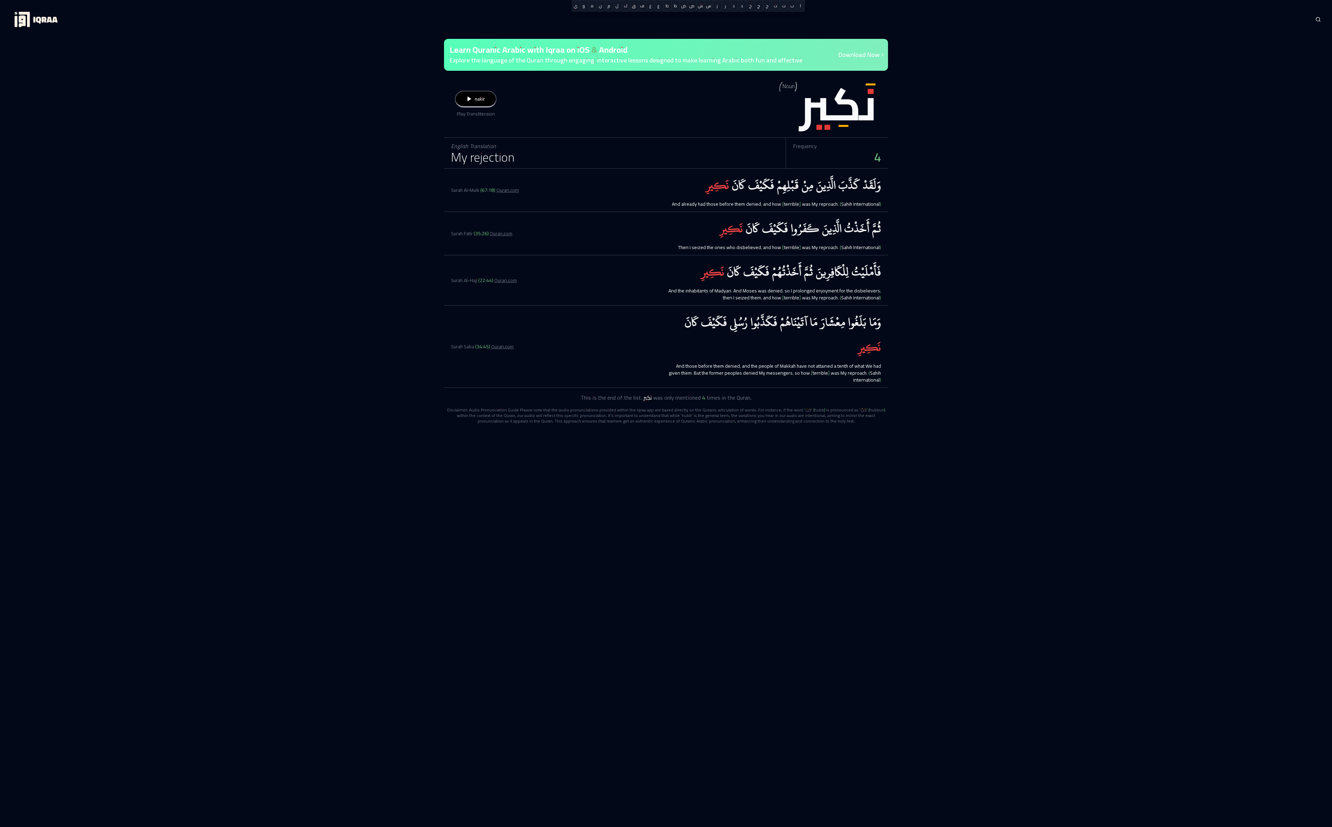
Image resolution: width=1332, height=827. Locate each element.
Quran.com (507, 190)
